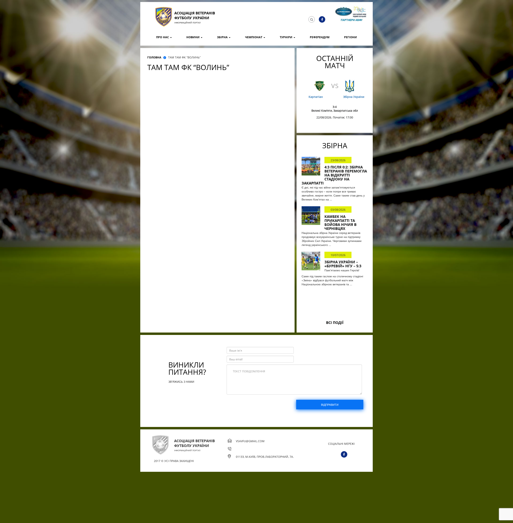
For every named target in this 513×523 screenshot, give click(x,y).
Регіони (350, 37)
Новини (193, 37)
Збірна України (353, 97)
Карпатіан (316, 97)
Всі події (334, 322)
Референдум (319, 37)
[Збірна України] (349, 86)
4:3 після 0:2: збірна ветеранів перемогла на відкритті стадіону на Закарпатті (334, 175)
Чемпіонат (254, 37)
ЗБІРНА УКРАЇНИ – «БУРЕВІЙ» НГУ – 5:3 (342, 263)
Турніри (286, 37)
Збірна (222, 37)
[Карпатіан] (319, 86)
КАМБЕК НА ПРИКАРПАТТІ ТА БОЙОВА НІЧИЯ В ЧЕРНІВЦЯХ (340, 222)
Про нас (163, 37)
